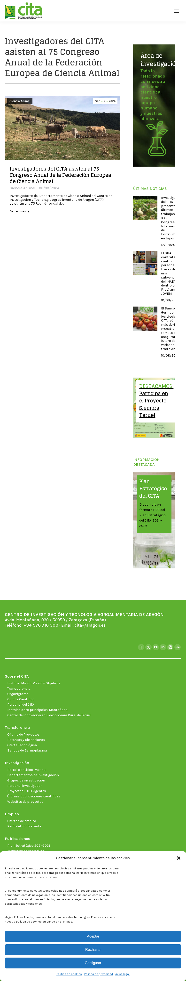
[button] (178, 858)
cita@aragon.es (90, 625)
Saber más (18, 211)
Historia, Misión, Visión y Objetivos (34, 683)
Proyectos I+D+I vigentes (26, 791)
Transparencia (18, 689)
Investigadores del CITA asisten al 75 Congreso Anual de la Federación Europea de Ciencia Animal (60, 175)
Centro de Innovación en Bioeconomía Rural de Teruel (49, 715)
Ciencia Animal (19, 101)
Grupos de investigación (26, 780)
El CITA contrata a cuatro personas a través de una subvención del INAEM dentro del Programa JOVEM (170, 273)
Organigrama (17, 694)
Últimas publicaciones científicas (33, 796)
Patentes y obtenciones (26, 740)
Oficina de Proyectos (23, 734)
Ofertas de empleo (21, 821)
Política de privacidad (98, 974)
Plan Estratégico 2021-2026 (29, 846)
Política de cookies (69, 974)
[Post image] (145, 208)
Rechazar (93, 949)
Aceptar (93, 936)
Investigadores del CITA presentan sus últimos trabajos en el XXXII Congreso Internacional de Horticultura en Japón (173, 218)
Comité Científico (20, 699)
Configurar (93, 963)
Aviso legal (122, 974)
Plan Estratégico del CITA (153, 488)
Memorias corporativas (25, 851)
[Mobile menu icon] (176, 11)
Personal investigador (24, 786)
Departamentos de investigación (33, 775)
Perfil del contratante (24, 826)
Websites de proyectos (25, 802)
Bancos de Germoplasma (27, 750)
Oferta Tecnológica (22, 745)
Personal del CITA (20, 704)
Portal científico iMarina (26, 770)
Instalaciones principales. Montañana (37, 710)
